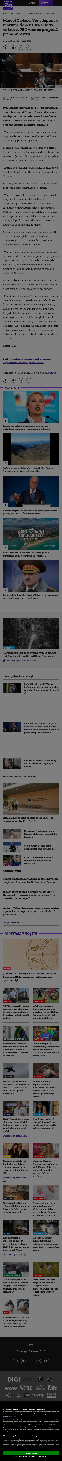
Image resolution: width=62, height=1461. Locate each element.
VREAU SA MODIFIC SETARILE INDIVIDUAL (31, 1457)
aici (58, 1424)
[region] (31, 1431)
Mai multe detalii (12, 1416)
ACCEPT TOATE (31, 1453)
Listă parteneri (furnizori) (9, 1448)
